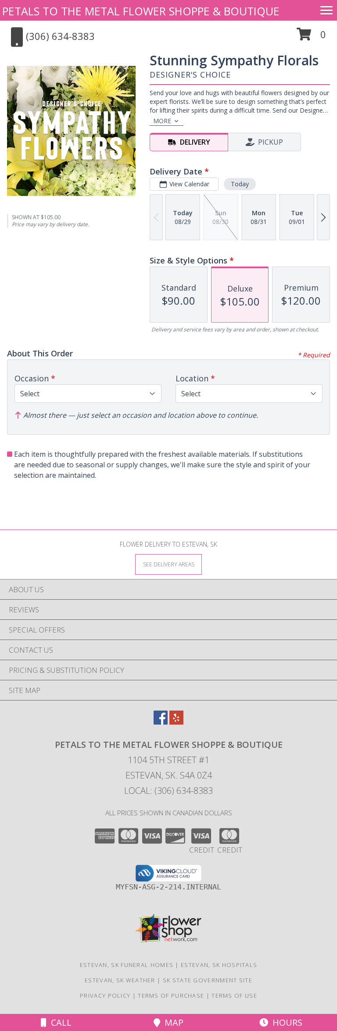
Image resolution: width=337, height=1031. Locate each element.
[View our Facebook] (161, 722)
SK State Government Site (207, 980)
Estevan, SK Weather (120, 980)
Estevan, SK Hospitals (219, 965)
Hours (285, 1022)
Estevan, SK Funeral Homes (127, 965)
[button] (311, 37)
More (162, 121)
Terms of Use (234, 995)
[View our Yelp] (176, 722)
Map (171, 1022)
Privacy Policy (105, 995)
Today (240, 184)
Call (59, 1022)
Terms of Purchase (171, 995)
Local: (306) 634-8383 (168, 790)
